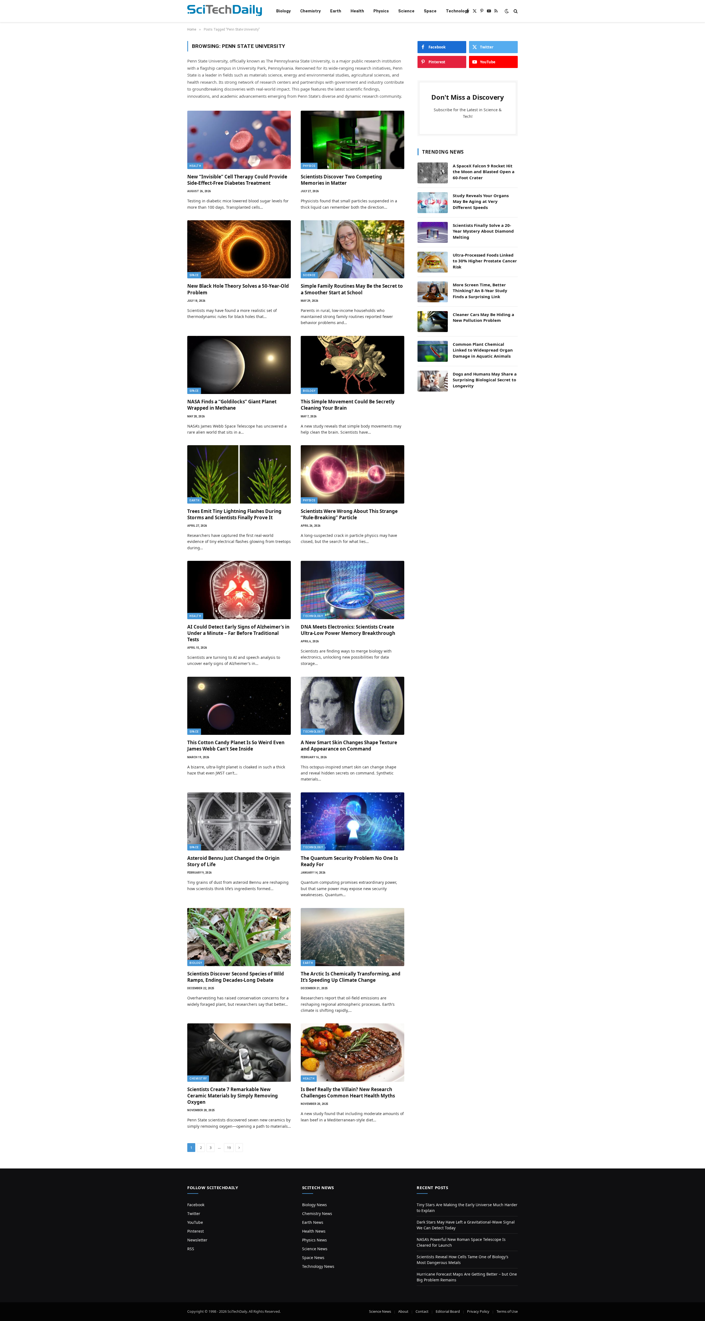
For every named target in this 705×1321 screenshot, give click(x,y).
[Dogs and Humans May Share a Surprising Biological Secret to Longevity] (432, 381)
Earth (335, 11)
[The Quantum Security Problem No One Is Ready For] (352, 821)
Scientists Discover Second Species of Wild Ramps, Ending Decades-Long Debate (235, 977)
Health (357, 11)
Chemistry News (317, 1213)
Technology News (318, 1266)
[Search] (515, 11)
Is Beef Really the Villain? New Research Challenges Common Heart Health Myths (348, 1092)
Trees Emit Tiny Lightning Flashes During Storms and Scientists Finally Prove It (234, 514)
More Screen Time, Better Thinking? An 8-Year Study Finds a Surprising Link (480, 290)
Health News (314, 1231)
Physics (381, 11)
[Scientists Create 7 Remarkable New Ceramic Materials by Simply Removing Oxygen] (239, 1052)
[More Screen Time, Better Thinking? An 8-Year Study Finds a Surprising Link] (432, 291)
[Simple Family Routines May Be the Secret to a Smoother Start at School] (352, 249)
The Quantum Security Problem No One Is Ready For (349, 861)
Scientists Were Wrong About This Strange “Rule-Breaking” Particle (349, 514)
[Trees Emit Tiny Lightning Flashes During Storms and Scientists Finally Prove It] (239, 474)
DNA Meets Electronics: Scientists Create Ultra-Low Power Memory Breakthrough (348, 630)
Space (430, 11)
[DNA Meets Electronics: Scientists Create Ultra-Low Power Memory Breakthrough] (352, 590)
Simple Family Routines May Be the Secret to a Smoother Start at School (352, 289)
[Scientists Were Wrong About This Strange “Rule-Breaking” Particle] (352, 474)
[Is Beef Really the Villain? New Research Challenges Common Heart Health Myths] (352, 1052)
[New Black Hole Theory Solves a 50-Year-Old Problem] (239, 249)
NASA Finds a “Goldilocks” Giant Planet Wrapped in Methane (231, 404)
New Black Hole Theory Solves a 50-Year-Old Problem (238, 289)
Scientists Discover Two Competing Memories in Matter (341, 179)
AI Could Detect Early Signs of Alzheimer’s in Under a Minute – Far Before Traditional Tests (238, 633)
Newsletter (197, 1240)
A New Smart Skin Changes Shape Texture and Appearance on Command (349, 745)
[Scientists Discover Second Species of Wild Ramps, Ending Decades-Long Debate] (239, 937)
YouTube (195, 1222)
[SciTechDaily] (224, 11)
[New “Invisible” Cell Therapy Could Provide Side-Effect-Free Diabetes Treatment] (239, 140)
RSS (190, 1248)
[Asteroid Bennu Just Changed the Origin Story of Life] (239, 821)
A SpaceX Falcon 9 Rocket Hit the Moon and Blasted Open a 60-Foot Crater (483, 171)
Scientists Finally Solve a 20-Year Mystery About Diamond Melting (483, 231)
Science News (314, 1248)
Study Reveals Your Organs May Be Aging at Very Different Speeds (481, 201)
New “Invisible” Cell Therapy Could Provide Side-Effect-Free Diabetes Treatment (237, 179)
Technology (457, 11)
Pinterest (195, 1231)
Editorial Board (448, 1311)
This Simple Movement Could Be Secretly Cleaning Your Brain (348, 404)
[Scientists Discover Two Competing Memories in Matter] (352, 140)
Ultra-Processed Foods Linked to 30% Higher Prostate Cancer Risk (485, 261)
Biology (283, 11)
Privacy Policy (478, 1311)
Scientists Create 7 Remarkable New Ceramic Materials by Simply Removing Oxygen (232, 1095)
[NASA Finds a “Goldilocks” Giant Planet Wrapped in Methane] (239, 365)
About (403, 1311)
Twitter (193, 1213)
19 (229, 1147)
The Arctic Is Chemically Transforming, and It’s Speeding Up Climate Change (350, 977)
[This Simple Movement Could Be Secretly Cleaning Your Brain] (352, 365)
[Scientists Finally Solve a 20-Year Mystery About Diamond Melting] (432, 232)
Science (406, 11)
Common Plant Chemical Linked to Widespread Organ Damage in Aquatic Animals (483, 350)
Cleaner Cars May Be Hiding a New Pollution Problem (483, 317)
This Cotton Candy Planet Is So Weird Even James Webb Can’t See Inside (235, 745)
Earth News (312, 1222)
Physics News (314, 1240)
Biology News (314, 1204)
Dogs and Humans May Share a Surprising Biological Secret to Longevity (485, 379)
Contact (422, 1311)
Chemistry (310, 11)
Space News (313, 1257)
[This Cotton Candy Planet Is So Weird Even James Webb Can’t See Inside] (239, 706)
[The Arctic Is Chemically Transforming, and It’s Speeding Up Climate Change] (352, 937)
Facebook (195, 1204)
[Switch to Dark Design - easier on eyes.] (506, 11)
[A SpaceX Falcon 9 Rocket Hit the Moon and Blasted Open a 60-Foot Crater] (432, 172)
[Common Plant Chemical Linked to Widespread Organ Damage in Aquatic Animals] (432, 351)
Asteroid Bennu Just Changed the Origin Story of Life (233, 861)
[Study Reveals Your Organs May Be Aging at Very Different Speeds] (432, 202)
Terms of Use (507, 1311)
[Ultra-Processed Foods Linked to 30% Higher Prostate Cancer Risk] (432, 262)
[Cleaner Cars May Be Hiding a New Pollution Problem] (432, 321)
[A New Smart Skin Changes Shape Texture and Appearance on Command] (352, 706)
